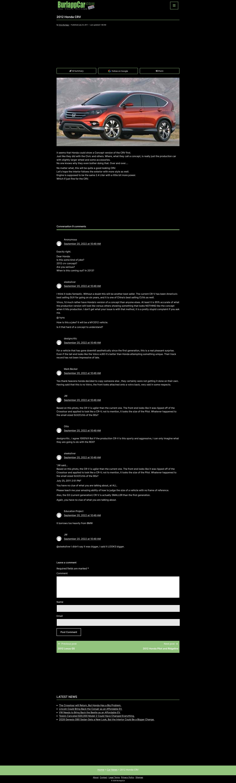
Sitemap (139, 777)
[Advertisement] (118, 49)
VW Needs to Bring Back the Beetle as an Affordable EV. (89, 712)
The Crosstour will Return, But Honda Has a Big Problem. (90, 705)
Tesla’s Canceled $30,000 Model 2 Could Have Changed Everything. (97, 715)
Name (60, 602)
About (96, 777)
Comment (62, 573)
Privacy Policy (127, 777)
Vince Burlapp (64, 25)
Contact (103, 777)
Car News (112, 769)
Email (60, 616)
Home (100, 769)
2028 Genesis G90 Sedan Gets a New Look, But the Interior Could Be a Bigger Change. (106, 719)
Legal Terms (114, 777)
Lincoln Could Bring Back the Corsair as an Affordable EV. (90, 708)
